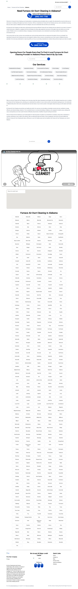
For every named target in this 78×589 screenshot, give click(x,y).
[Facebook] (42, 566)
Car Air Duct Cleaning (49, 75)
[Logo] (17, 2)
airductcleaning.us (14, 585)
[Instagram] (35, 566)
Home (8, 7)
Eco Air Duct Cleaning (20, 79)
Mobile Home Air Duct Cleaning (18, 75)
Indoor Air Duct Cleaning (61, 75)
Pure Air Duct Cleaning (58, 79)
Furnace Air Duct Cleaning (18, 7)
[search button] (69, 7)
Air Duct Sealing (56, 68)
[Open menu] (70, 2)
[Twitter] (38, 566)
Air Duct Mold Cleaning (45, 79)
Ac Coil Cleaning (66, 68)
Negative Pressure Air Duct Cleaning (34, 75)
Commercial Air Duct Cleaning (43, 68)
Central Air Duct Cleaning (32, 79)
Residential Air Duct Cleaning (14, 68)
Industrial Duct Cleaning (28, 68)
